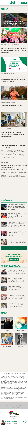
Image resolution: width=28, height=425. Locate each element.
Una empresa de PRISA (14, 413)
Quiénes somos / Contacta (8, 404)
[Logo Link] (12, 2)
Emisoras (17, 404)
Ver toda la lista (14, 248)
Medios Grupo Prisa (14, 416)
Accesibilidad (5, 405)
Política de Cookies (23, 405)
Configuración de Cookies (15, 407)
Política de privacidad (14, 405)
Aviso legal (23, 404)
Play (25, 422)
